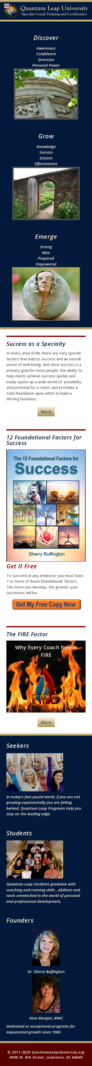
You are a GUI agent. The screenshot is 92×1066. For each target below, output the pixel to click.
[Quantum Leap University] (46, 11)
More (46, 411)
